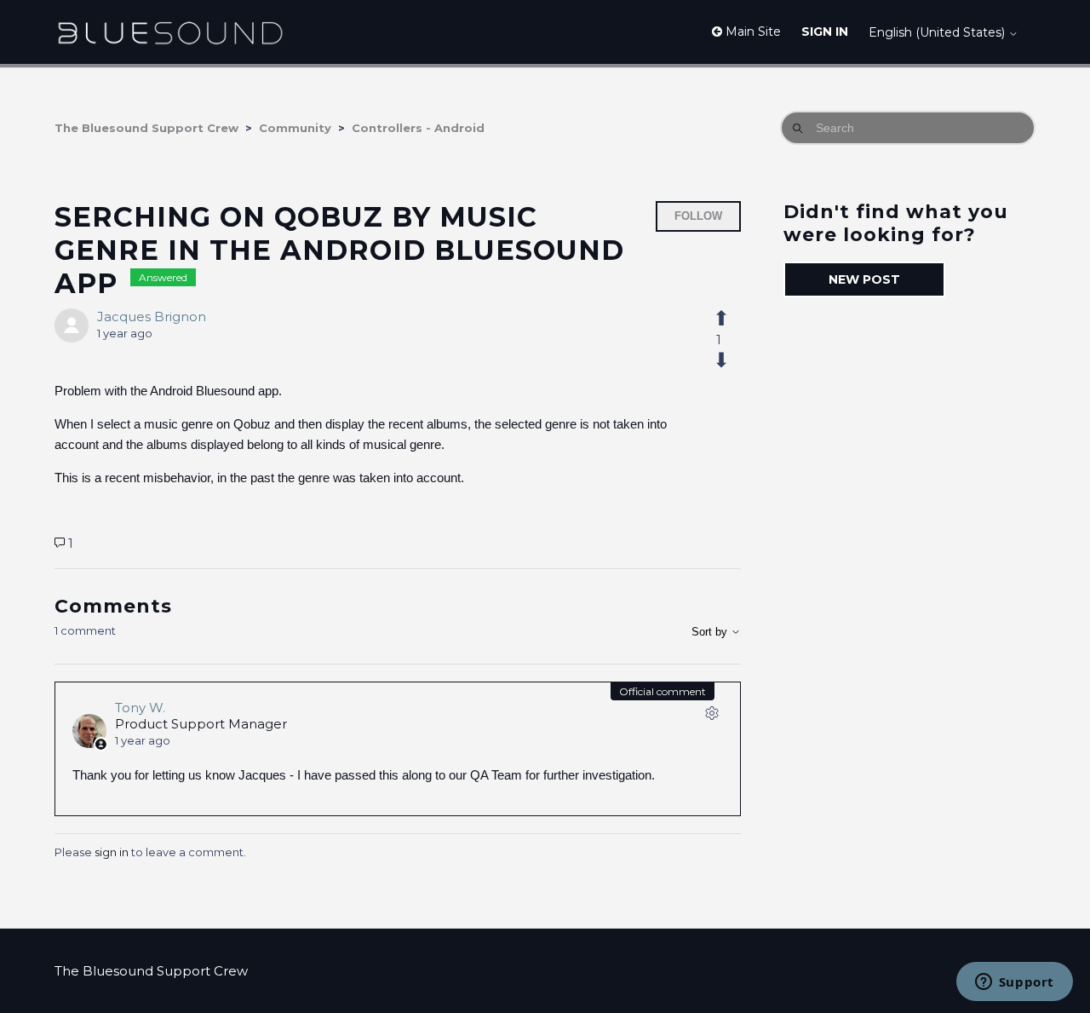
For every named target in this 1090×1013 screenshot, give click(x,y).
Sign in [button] (824, 31)
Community (295, 128)
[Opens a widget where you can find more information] (1014, 983)
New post (864, 279)
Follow (698, 216)
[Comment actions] (712, 716)
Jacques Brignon (151, 316)
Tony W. (140, 707)
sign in (112, 852)
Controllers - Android (418, 128)
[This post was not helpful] (731, 360)
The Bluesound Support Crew (146, 128)
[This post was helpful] (731, 318)
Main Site (751, 31)
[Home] (169, 32)
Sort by (711, 631)
